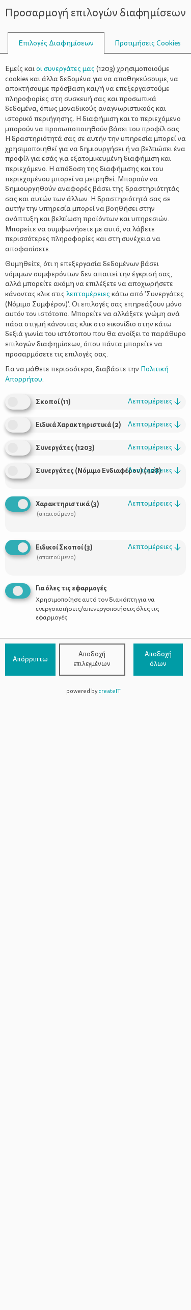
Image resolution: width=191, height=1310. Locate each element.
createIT (109, 691)
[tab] (56, 43)
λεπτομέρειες (154, 401)
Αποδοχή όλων (158, 659)
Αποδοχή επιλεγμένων (92, 659)
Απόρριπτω (30, 659)
